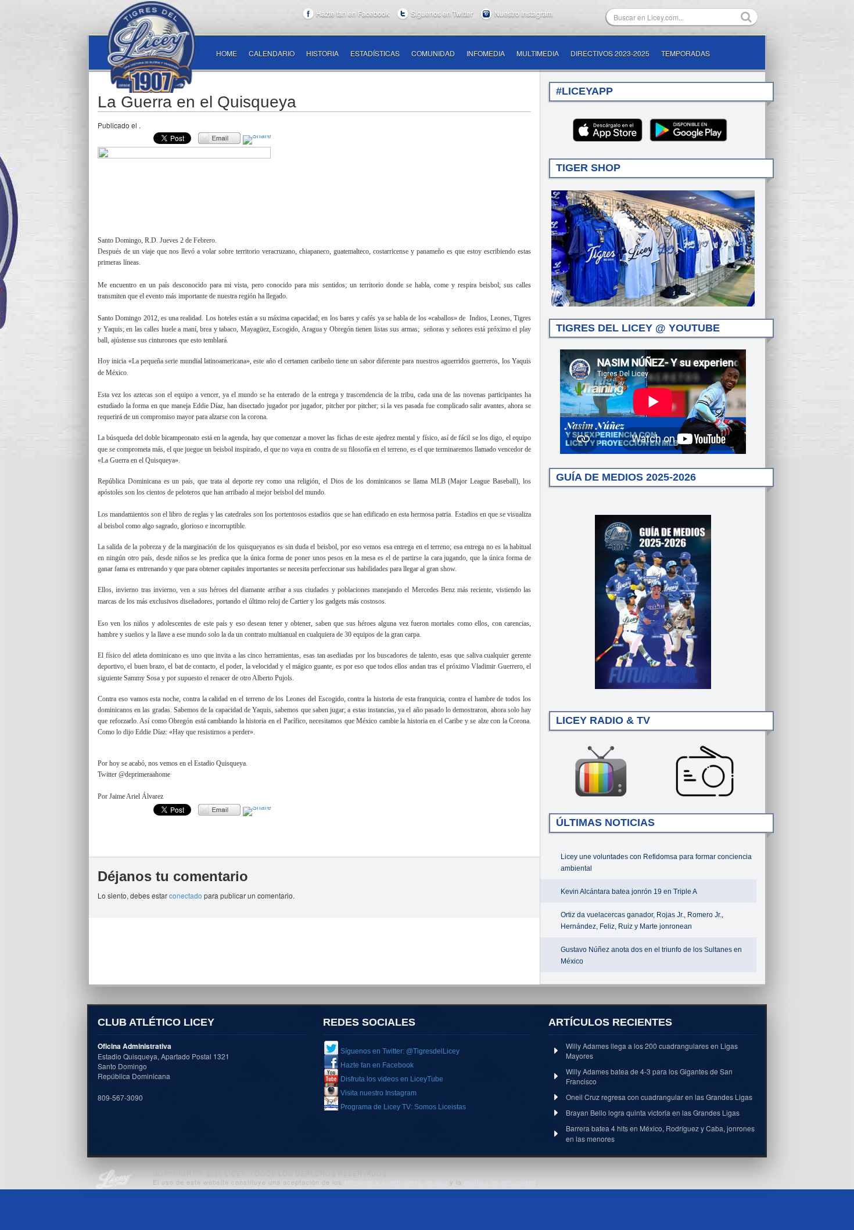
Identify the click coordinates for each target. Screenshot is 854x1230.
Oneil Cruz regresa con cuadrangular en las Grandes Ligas (659, 1097)
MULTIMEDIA (537, 53)
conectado (185, 895)
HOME (226, 53)
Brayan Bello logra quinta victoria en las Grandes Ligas (653, 1112)
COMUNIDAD (433, 53)
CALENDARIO (272, 53)
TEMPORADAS (685, 53)
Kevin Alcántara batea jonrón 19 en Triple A (629, 892)
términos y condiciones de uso (396, 1181)
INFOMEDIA (486, 53)
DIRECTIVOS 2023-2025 (610, 53)
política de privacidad (500, 1181)
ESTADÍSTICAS (375, 53)
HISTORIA (322, 53)
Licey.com (151, 47)
